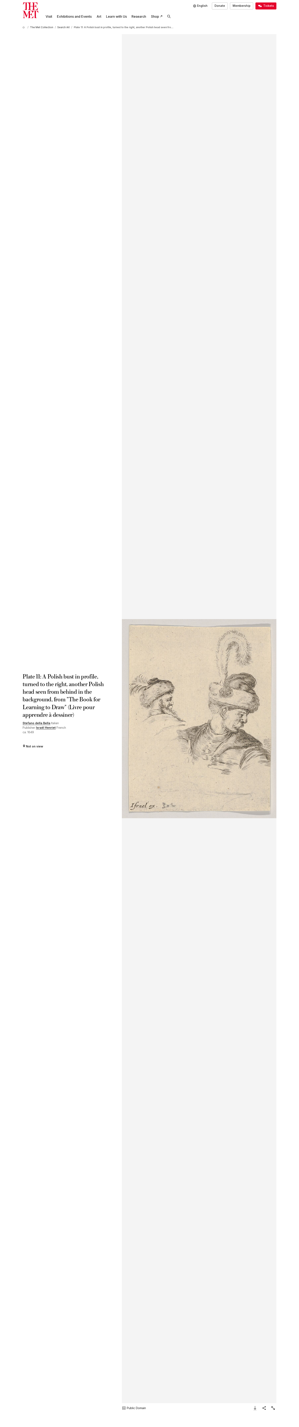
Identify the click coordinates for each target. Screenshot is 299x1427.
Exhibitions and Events (74, 16)
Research (139, 16)
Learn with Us (116, 16)
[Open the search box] (169, 17)
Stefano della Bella (36, 723)
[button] (199, 718)
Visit (49, 16)
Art (99, 16)
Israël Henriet (46, 727)
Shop (155, 16)
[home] (24, 27)
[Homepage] (30, 10)
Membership (242, 5)
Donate (220, 5)
